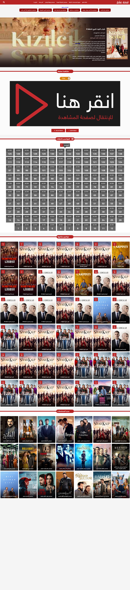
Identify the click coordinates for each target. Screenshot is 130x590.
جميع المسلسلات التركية (74, 2)
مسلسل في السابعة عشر (60, 10)
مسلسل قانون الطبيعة (45, 10)
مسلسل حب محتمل (74, 10)
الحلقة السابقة (58, 130)
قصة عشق (84, 2)
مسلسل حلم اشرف (105, 10)
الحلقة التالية (72, 130)
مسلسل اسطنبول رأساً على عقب (28, 10)
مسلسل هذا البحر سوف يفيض (90, 10)
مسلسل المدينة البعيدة (61, 2)
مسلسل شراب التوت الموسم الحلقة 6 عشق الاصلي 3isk (89, 57)
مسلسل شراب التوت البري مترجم (97, 38)
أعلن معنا (41, 2)
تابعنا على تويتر (65, 7)
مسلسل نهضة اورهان (50, 2)
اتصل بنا (35, 2)
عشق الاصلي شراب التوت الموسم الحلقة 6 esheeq (89, 56)
